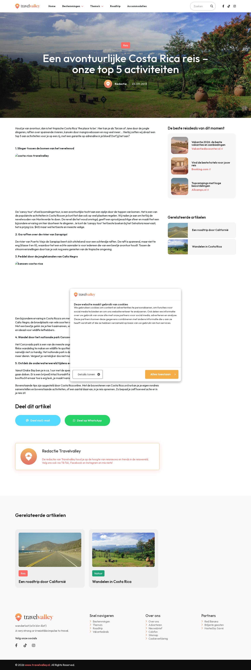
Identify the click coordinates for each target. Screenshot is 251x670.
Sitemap (153, 635)
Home (51, 6)
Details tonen (86, 374)
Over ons (154, 621)
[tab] (51, 6)
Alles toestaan (160, 374)
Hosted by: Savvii (214, 628)
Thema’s (95, 6)
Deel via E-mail (40, 420)
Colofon (153, 631)
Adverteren (155, 624)
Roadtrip (115, 6)
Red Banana (211, 621)
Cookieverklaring (158, 638)
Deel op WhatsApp (89, 420)
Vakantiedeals (101, 631)
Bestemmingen (71, 6)
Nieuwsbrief (155, 628)
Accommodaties (137, 6)
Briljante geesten (214, 624)
